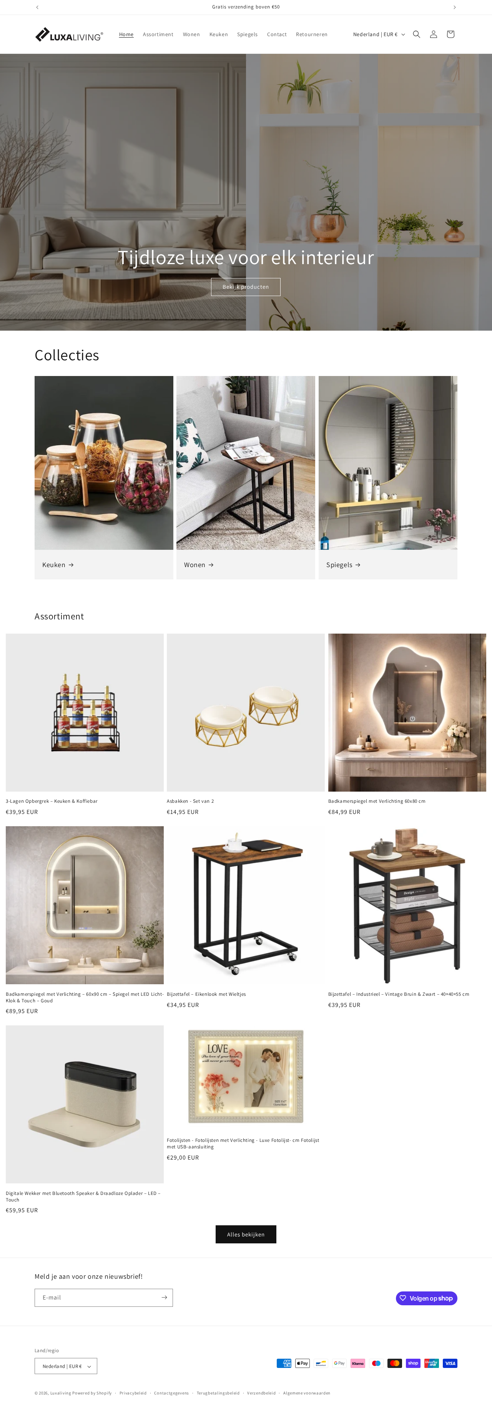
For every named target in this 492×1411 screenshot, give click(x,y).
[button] (416, 34)
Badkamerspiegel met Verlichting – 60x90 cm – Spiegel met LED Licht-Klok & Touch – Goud (85, 997)
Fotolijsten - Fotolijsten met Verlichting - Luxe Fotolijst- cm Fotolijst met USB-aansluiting (243, 1143)
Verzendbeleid (261, 1393)
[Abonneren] (164, 1297)
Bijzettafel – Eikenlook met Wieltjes (206, 994)
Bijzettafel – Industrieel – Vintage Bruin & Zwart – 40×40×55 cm (399, 994)
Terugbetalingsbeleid (218, 1393)
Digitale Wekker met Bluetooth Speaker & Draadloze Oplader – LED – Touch (83, 1196)
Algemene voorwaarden (307, 1393)
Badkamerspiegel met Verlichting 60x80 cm (377, 801)
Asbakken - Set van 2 (190, 801)
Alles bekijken (246, 1234)
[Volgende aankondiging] (454, 7)
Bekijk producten (246, 287)
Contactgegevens (171, 1393)
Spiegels (339, 564)
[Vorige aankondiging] (37, 7)
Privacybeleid (133, 1393)
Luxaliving (60, 1393)
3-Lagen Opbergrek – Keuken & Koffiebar (52, 801)
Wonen (195, 564)
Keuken (54, 564)
